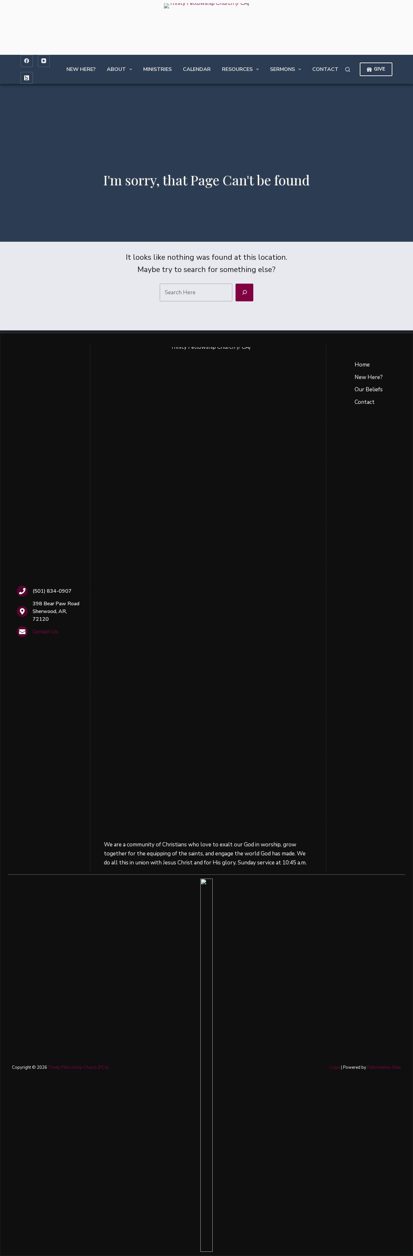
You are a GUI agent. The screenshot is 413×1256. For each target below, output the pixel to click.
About (116, 69)
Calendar (197, 69)
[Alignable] (27, 78)
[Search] (347, 69)
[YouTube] (44, 61)
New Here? (81, 69)
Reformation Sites (384, 1067)
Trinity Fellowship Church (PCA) (78, 1067)
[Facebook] (27, 61)
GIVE (379, 69)
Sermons (282, 69)
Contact (325, 69)
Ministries (157, 69)
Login (334, 1067)
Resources (237, 69)
